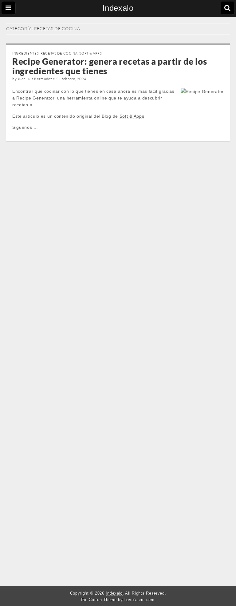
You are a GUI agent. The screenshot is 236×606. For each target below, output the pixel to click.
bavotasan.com (139, 599)
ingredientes (25, 53)
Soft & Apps (90, 53)
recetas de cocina (59, 53)
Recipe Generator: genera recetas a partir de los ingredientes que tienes (109, 66)
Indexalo (118, 8)
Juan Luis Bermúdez (35, 78)
